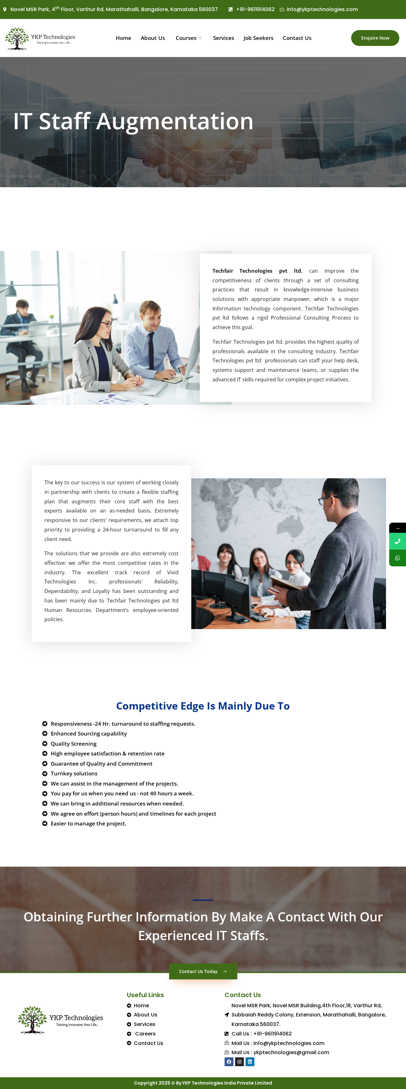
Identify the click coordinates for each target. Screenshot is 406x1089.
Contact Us (297, 37)
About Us (153, 37)
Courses (185, 37)
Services (223, 37)
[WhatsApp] (397, 558)
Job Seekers (258, 37)
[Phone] (397, 541)
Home (123, 37)
